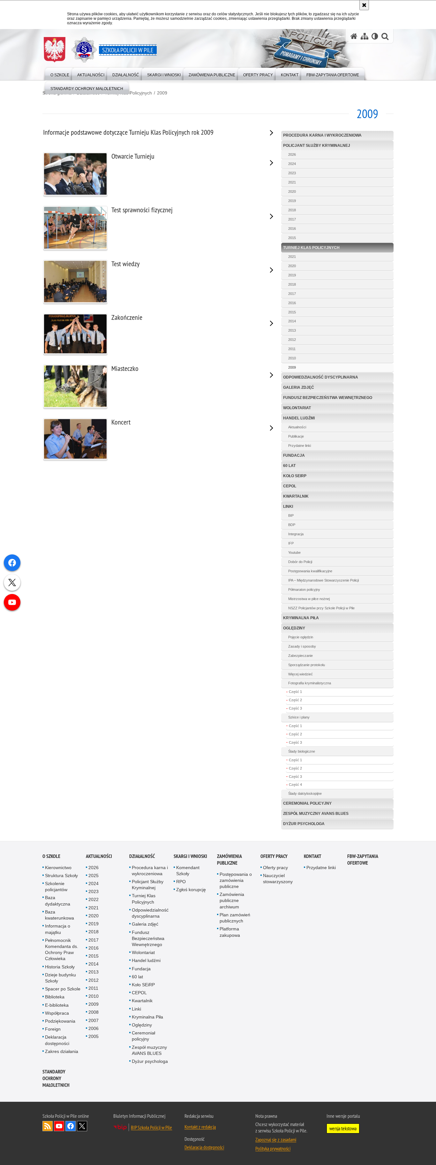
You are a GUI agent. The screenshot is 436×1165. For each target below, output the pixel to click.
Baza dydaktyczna (57, 900)
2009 (162, 92)
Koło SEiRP (294, 476)
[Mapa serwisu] (364, 36)
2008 (93, 1012)
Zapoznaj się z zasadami (275, 1139)
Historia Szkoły (60, 966)
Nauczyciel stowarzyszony (278, 878)
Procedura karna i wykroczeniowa (322, 135)
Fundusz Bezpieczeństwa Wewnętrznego (327, 397)
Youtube (294, 552)
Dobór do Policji (300, 562)
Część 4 (295, 784)
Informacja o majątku (57, 929)
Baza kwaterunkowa (59, 915)
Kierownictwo (58, 867)
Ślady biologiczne (301, 751)
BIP (291, 515)
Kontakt (312, 856)
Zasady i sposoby (302, 646)
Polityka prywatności (272, 1148)
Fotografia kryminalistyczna (309, 683)
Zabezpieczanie (300, 656)
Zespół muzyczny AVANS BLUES (316, 813)
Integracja (296, 534)
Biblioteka (54, 996)
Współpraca (57, 1013)
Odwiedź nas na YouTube (59, 1126)
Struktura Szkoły (61, 875)
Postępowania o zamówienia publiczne (236, 880)
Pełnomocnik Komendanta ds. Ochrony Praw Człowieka (61, 949)
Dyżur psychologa (304, 824)
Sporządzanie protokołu (306, 665)
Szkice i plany (299, 717)
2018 (292, 210)
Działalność (142, 856)
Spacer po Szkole (62, 988)
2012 (292, 340)
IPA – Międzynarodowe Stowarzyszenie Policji (323, 580)
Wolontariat (297, 408)
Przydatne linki (299, 445)
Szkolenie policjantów (56, 886)
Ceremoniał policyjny (307, 803)
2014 (292, 321)
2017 (292, 219)
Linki (288, 506)
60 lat (289, 465)
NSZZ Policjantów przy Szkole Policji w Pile (321, 608)
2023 (292, 173)
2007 (93, 1020)
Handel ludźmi (299, 418)
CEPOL (289, 486)
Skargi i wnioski (190, 856)
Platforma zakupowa (230, 931)
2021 (292, 182)
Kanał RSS (47, 1126)
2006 (93, 1028)
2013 (292, 330)
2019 (292, 201)
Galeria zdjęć (298, 387)
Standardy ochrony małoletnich (56, 1078)
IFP (291, 543)
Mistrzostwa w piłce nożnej (309, 599)
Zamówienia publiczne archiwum (232, 900)
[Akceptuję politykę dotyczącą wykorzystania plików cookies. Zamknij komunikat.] (364, 5)
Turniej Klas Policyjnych (311, 247)
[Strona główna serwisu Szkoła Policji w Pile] (353, 36)
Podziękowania (60, 1021)
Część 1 (295, 692)
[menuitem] (59, 73)
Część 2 (295, 700)
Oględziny (294, 628)
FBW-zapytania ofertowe (362, 859)
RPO (181, 881)
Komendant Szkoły (187, 870)
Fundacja (294, 455)
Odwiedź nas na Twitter (82, 1126)
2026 (292, 154)
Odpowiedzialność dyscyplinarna (320, 377)
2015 (292, 238)
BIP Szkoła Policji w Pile (151, 1127)
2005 (93, 1036)
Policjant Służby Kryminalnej (316, 145)
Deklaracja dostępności (57, 1040)
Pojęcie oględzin (300, 637)
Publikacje (296, 436)
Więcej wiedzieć (300, 674)
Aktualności (297, 427)
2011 (292, 349)
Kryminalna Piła (301, 618)
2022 (93, 899)
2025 (93, 875)
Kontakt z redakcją (200, 1127)
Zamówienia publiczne (229, 859)
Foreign (53, 1029)
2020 (292, 191)
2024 (292, 164)
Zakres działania (61, 1051)
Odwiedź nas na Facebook (70, 1126)
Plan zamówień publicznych (235, 917)
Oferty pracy (274, 856)
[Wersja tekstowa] (375, 36)
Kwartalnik (296, 496)
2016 (292, 228)
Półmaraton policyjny (304, 589)
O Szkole (51, 856)
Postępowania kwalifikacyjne (310, 571)
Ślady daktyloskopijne (305, 793)
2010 (292, 358)
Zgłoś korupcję (191, 889)
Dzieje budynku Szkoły (60, 977)
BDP (291, 525)
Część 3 (295, 708)
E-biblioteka (57, 1005)
